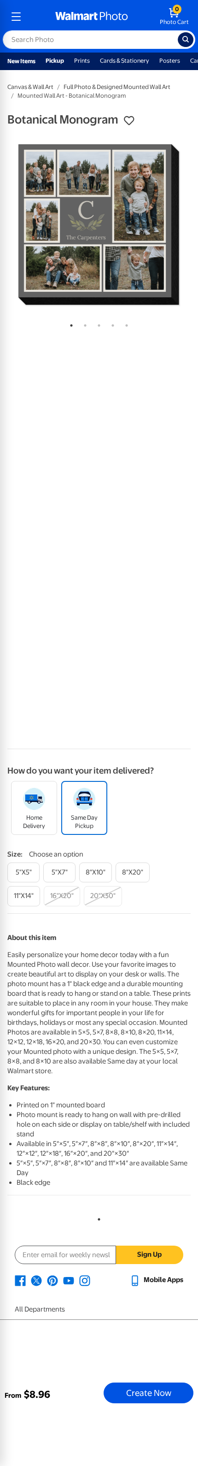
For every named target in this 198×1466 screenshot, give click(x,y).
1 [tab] (69, 323)
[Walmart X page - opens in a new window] (36, 1280)
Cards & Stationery (124, 60)
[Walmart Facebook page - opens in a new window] (20, 1280)
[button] (129, 121)
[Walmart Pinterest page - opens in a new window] (52, 1280)
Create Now (148, 1393)
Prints (82, 60)
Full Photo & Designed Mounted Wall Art (117, 86)
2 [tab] (83, 323)
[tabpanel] (99, 224)
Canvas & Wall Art (30, 86)
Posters (169, 60)
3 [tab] (97, 323)
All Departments (40, 1309)
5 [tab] (124, 323)
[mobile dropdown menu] (16, 16)
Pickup (55, 60)
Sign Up (149, 1254)
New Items (21, 61)
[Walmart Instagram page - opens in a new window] (84, 1280)
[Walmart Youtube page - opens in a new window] (68, 1280)
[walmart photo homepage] (92, 16)
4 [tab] (111, 323)
